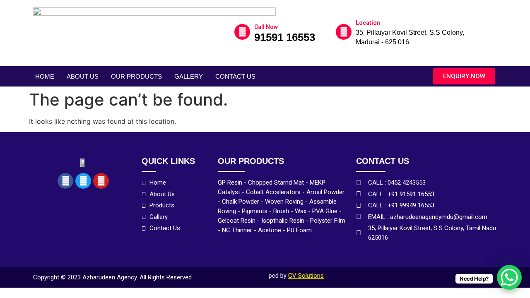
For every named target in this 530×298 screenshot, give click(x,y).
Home (44, 76)
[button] (464, 76)
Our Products (136, 76)
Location (368, 22)
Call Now (266, 27)
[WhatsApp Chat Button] (509, 277)
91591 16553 (284, 37)
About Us (83, 76)
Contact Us (235, 76)
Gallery (188, 76)
